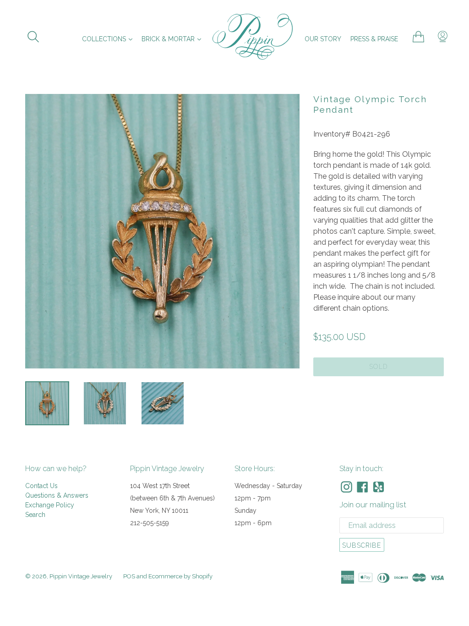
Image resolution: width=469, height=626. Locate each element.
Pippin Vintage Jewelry (80, 576)
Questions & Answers (56, 495)
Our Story (323, 39)
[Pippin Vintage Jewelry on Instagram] (346, 487)
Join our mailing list (372, 504)
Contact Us (41, 485)
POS (129, 576)
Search (35, 514)
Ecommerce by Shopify (180, 576)
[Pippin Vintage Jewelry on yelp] (378, 487)
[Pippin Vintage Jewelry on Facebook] (362, 487)
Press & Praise (374, 39)
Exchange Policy (49, 505)
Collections (109, 39)
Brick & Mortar (174, 39)
